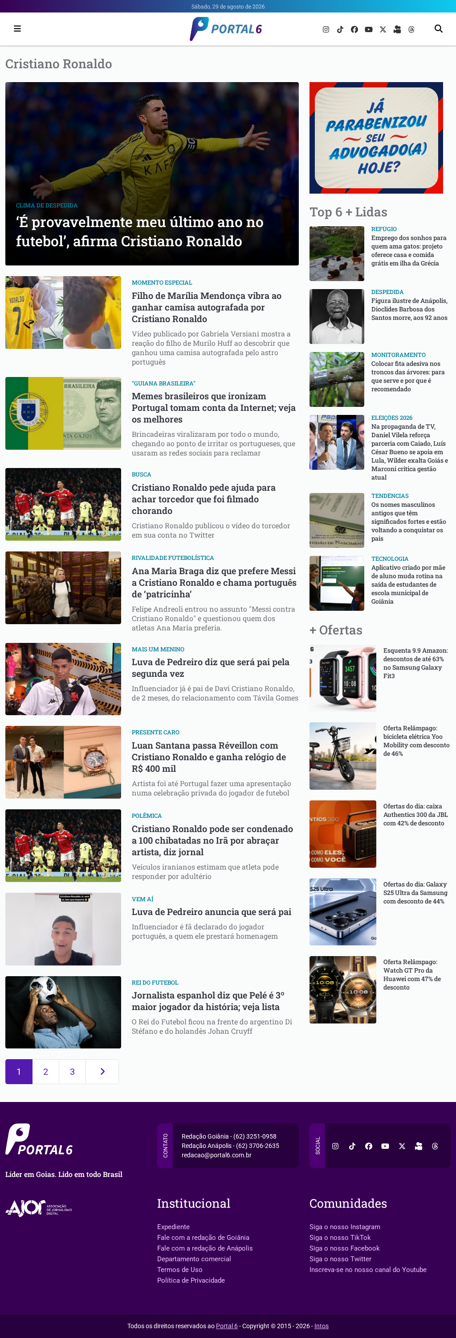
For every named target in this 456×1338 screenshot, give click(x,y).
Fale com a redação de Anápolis (205, 1248)
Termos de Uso (180, 1270)
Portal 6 (227, 1326)
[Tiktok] (341, 29)
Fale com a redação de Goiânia (203, 1238)
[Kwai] (398, 29)
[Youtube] (369, 29)
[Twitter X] (384, 29)
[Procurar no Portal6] (439, 29)
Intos (321, 1326)
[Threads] (411, 29)
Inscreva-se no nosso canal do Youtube (368, 1270)
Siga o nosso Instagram (344, 1227)
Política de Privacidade (191, 1280)
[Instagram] (327, 29)
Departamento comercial (194, 1259)
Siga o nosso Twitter (340, 1259)
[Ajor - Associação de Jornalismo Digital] (40, 1208)
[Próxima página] (102, 1071)
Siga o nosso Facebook (344, 1248)
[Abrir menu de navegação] (15, 29)
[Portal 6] (228, 28)
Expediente (173, 1227)
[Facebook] (355, 29)
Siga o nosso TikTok (340, 1238)
